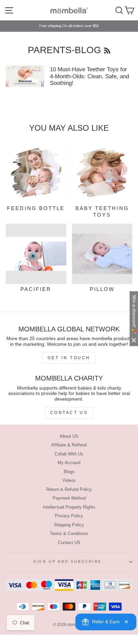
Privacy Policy (69, 515)
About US (69, 436)
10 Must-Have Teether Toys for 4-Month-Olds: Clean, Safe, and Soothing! (89, 76)
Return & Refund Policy (69, 489)
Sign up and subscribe (67, 561)
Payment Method (69, 498)
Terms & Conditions (69, 533)
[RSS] (107, 50)
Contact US (69, 542)
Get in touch (69, 357)
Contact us (69, 412)
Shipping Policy (69, 524)
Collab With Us (69, 453)
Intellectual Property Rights (69, 507)
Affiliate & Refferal (69, 444)
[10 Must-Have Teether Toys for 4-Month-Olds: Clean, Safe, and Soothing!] (25, 76)
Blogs (69, 471)
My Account (69, 462)
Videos (69, 480)
